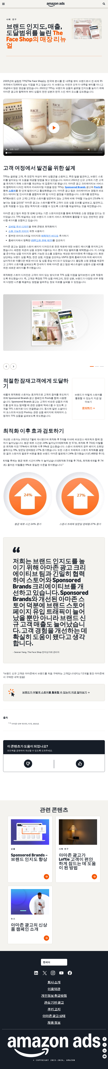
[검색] (104, 4)
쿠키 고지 (54, 1009)
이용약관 (54, 989)
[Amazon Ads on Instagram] (53, 973)
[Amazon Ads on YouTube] (61, 973)
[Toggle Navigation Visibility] (3, 4)
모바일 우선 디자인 (18, 226)
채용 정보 (54, 1022)
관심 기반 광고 (54, 1002)
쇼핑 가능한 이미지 (18, 231)
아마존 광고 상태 (54, 1016)
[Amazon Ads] (54, 4)
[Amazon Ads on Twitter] (44, 973)
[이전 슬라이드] (6, 366)
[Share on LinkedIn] (104, 1050)
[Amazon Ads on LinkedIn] (36, 973)
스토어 (12, 190)
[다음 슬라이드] (13, 366)
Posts (97, 187)
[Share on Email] (104, 1056)
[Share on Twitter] (104, 1045)
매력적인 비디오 (49, 235)
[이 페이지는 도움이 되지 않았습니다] (28, 764)
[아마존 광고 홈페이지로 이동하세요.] (54, 1045)
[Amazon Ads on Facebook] (70, 973)
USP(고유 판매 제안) (42, 240)
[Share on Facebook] (104, 1039)
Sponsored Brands (75, 187)
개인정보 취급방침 (54, 995)
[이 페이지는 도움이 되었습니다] (80, 764)
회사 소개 (54, 982)
